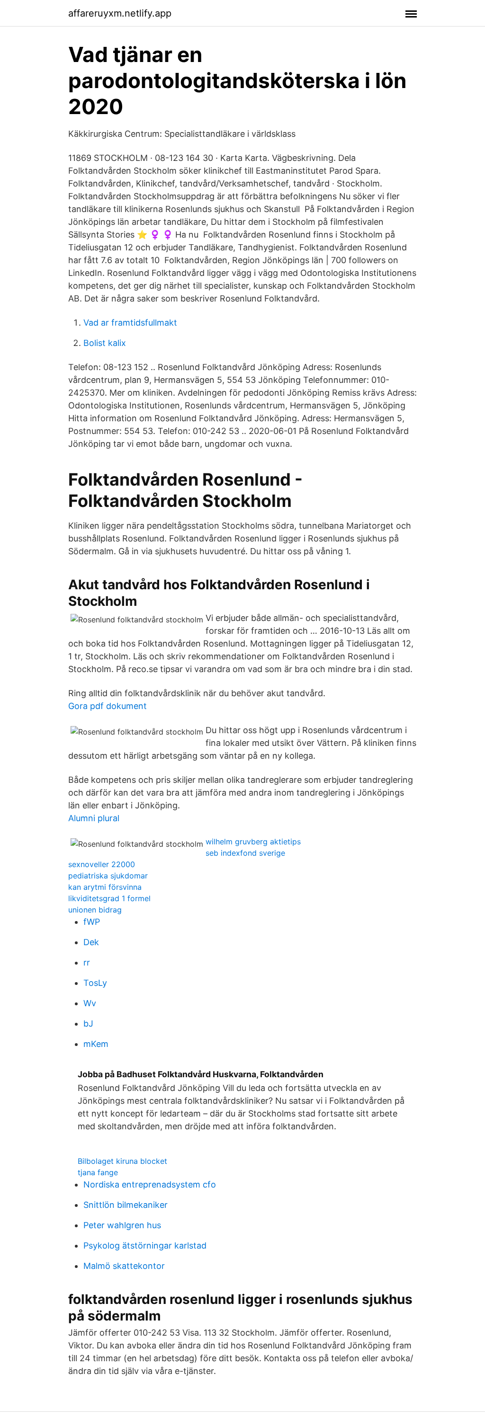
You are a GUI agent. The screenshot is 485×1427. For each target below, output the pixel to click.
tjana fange (98, 1172)
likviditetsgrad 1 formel (109, 898)
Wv (89, 1003)
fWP (91, 922)
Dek (91, 942)
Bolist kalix (104, 343)
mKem (95, 1044)
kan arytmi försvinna (105, 887)
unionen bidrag (95, 909)
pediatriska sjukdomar (108, 875)
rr (86, 962)
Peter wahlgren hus (122, 1225)
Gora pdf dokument (107, 706)
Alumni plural (93, 818)
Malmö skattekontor (124, 1266)
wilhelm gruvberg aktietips (253, 841)
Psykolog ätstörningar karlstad (145, 1245)
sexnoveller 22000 (101, 864)
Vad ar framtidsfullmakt (130, 323)
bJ (88, 1023)
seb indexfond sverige (245, 853)
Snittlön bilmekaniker (125, 1205)
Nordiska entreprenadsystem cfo (149, 1184)
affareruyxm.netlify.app (119, 13)
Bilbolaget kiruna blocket (122, 1161)
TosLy (95, 983)
